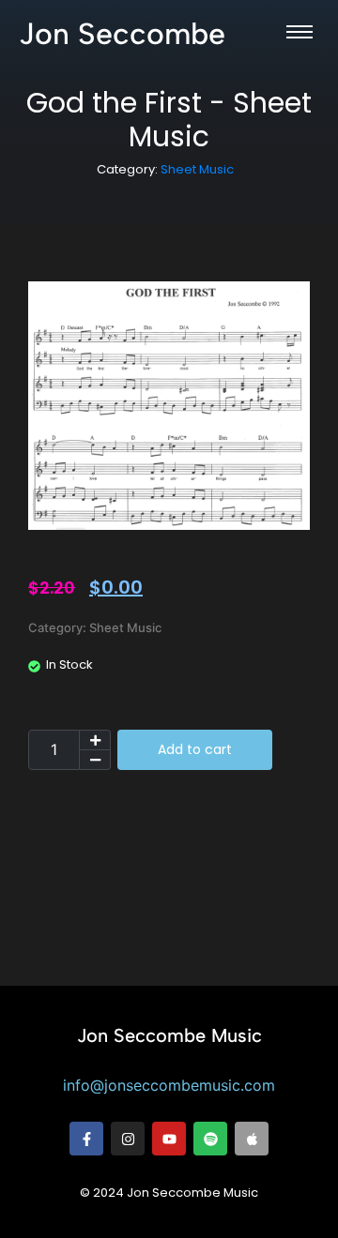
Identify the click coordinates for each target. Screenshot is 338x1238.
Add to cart (195, 749)
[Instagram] (128, 1138)
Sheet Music (197, 169)
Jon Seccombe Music (169, 1035)
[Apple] (252, 1138)
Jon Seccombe (122, 34)
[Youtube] (169, 1138)
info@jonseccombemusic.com (169, 1085)
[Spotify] (210, 1138)
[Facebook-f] (86, 1138)
